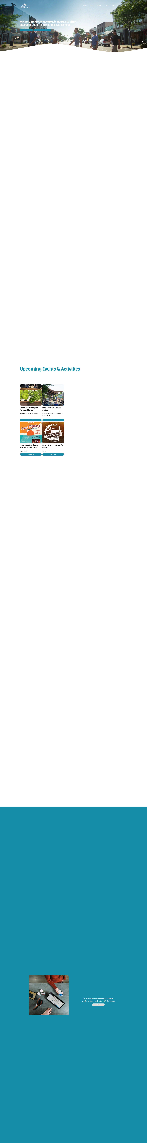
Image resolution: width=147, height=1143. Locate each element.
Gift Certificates (42, 30)
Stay (107, 5)
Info (113, 5)
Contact (125, 5)
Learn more (31, 420)
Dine (91, 5)
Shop (84, 5)
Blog (118, 5)
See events (26, 30)
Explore (99, 5)
